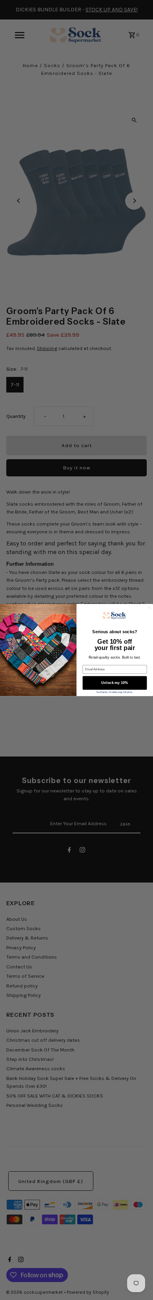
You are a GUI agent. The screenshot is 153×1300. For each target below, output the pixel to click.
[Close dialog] (149, 607)
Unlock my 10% (114, 683)
